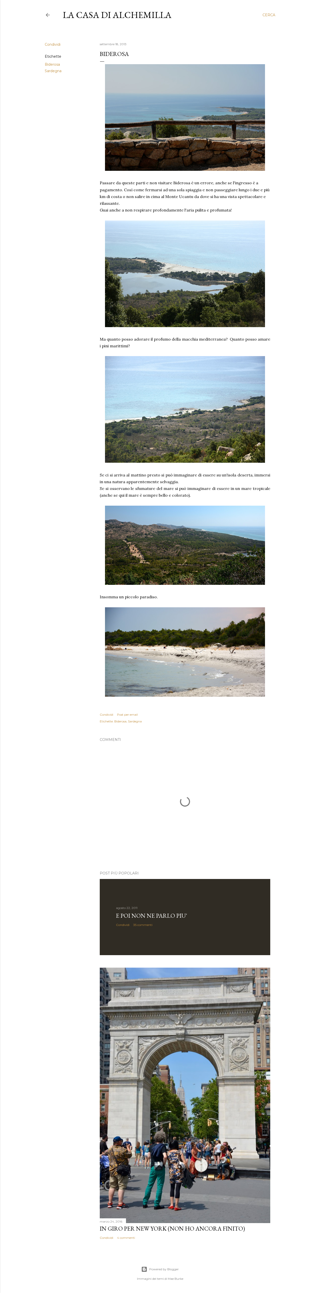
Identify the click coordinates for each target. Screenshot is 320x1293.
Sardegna (53, 71)
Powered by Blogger (164, 1269)
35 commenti (142, 925)
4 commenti (126, 1238)
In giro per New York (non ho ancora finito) (172, 1228)
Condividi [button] (52, 44)
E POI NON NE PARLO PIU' (151, 915)
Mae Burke (175, 1279)
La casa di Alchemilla (117, 15)
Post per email (127, 714)
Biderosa (52, 64)
